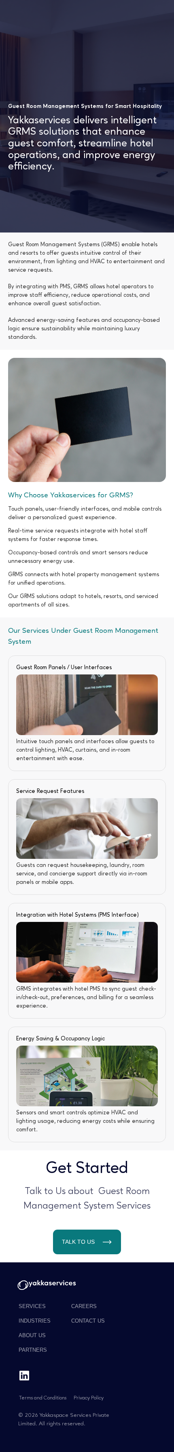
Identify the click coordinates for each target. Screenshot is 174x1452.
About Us (32, 1335)
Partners (33, 1350)
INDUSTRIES (35, 1321)
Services (32, 1306)
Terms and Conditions (42, 1398)
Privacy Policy (89, 1398)
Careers (84, 1306)
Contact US (88, 1321)
